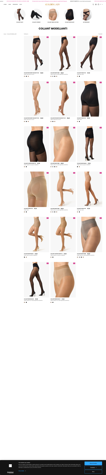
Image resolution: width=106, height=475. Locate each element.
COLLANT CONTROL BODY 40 (30, 163)
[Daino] (56, 76)
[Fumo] (52, 76)
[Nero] (26, 76)
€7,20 (88, 73)
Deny (93, 471)
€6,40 (41, 73)
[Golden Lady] (53, 4)
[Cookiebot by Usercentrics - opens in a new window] (10, 473)
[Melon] (24, 76)
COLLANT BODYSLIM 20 (81, 163)
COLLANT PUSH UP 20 (81, 118)
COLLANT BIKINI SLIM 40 (29, 299)
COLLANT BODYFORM (54, 72)
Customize (92, 467)
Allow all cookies (93, 463)
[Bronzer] (28, 76)
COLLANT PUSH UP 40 (81, 72)
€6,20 (62, 73)
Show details (21, 470)
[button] (15, 4)
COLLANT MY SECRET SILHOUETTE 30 (31, 72)
